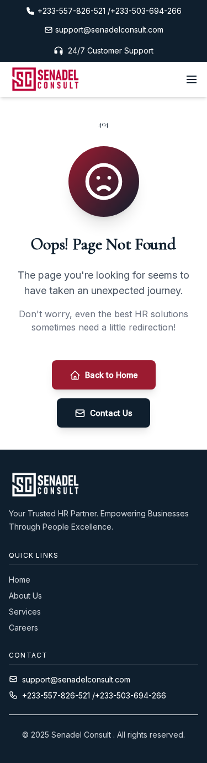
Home (19, 579)
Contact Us (111, 413)
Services (25, 611)
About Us (25, 595)
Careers (23, 627)
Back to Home (111, 375)
